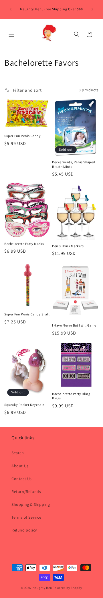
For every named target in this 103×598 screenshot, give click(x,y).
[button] (11, 34)
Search (17, 452)
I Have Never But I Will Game (74, 325)
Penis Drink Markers (68, 246)
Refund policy (24, 530)
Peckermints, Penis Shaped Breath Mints (73, 164)
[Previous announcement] (10, 9)
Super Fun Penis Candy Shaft (26, 314)
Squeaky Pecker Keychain (24, 404)
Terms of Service (26, 517)
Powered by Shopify (67, 588)
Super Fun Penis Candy (22, 136)
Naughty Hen (42, 588)
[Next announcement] (92, 9)
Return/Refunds (26, 491)
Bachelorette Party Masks (24, 243)
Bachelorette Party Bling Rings (71, 396)
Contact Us (21, 478)
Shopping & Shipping (30, 504)
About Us (20, 465)
